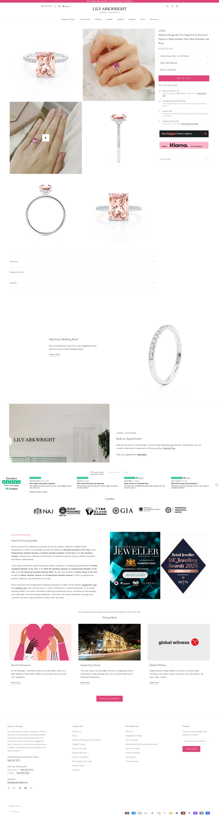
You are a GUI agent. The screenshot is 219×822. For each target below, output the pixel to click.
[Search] (172, 6)
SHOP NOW (54, 355)
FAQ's (74, 736)
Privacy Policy (78, 766)
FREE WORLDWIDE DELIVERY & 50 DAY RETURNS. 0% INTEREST (109, 1)
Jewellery (120, 19)
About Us (130, 731)
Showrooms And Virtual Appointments (142, 744)
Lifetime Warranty (79, 753)
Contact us (76, 731)
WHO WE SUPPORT (109, 698)
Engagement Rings (68, 19)
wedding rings (21, 588)
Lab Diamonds (85, 19)
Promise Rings (132, 761)
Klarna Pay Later (79, 749)
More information (165, 159)
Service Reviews (133, 749)
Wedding (98, 19)
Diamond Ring (169, 448)
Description (14, 261)
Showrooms (154, 19)
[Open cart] (177, 6)
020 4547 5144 (23, 773)
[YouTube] (25, 788)
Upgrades (132, 19)
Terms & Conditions (80, 757)
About (143, 19)
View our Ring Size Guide (189, 124)
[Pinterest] (20, 788)
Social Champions (21, 665)
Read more (16, 683)
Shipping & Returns (17, 272)
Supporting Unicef (90, 665)
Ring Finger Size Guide (82, 761)
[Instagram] (14, 788)
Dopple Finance (78, 744)
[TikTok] (31, 788)
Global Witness (158, 665)
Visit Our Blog (132, 740)
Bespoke (110, 19)
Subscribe (191, 749)
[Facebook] (8, 788)
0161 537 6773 (46, 6)
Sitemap (75, 770)
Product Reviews (133, 753)
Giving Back (131, 757)
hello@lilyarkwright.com (17, 782)
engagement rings (89, 585)
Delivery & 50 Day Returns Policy (86, 740)
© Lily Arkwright (14, 811)
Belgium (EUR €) (14, 806)
